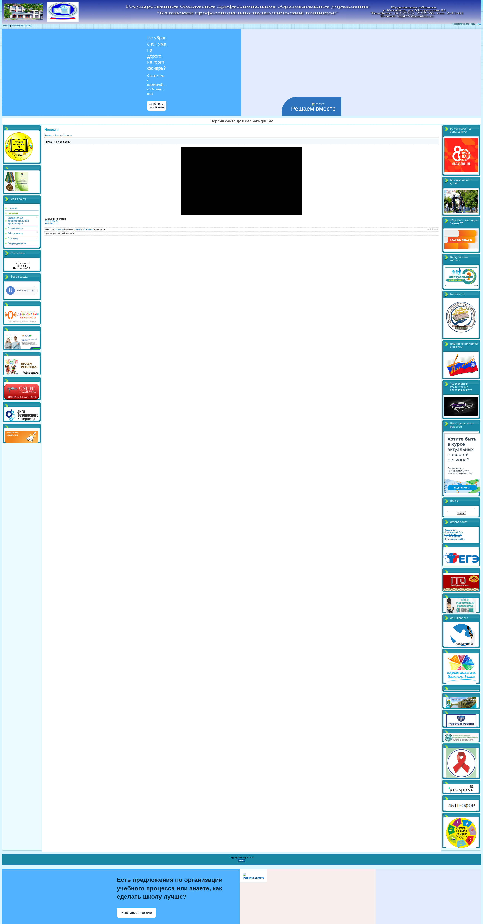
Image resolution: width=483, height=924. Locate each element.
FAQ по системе (452, 537)
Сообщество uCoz (453, 534)
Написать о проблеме (136, 912)
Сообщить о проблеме (156, 105)
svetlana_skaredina (83, 229)
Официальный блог (453, 532)
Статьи (57, 135)
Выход (28, 26)
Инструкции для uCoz (454, 539)
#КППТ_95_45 (51, 221)
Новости (67, 135)
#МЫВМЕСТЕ (51, 223)
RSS (479, 24)
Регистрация (17, 26)
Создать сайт (450, 530)
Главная (6, 26)
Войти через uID (26, 290)
